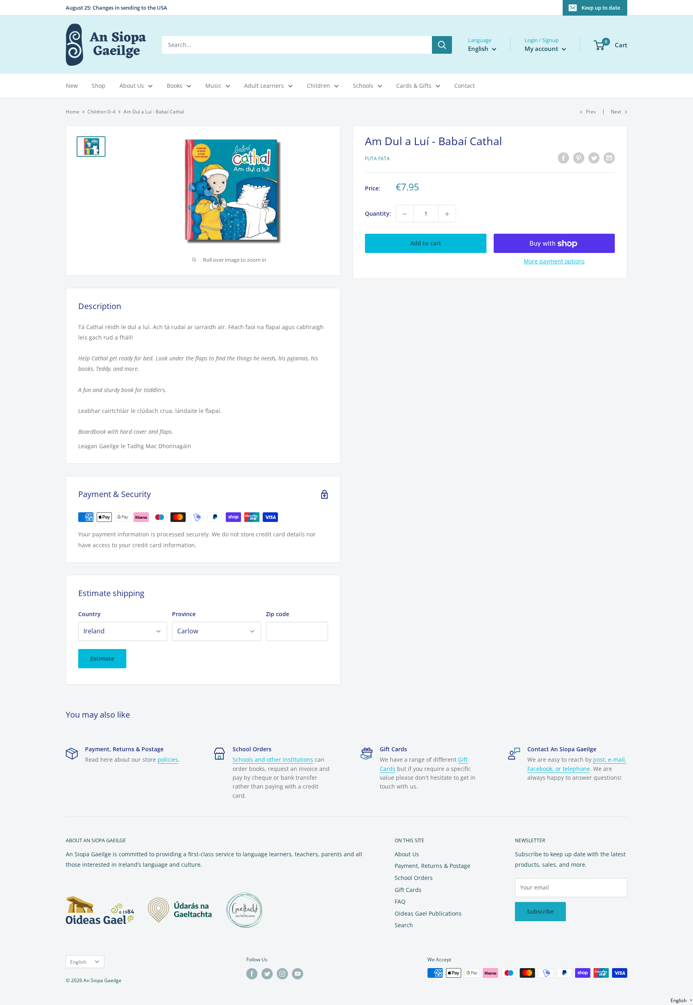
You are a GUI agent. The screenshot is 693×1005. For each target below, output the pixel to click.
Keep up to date (601, 7)
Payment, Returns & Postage (432, 866)
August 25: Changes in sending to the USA (116, 7)
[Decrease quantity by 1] (404, 214)
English (78, 961)
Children (318, 85)
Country (89, 614)
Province (184, 614)
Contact (464, 85)
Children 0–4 (101, 111)
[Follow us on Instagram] (282, 973)
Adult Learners (264, 85)
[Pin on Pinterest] (578, 158)
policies (168, 759)
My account (542, 48)
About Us (132, 85)
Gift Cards (408, 890)
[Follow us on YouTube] (297, 973)
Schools (363, 85)
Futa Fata (377, 159)
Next (616, 111)
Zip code (277, 614)
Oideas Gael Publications (428, 913)
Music (213, 85)
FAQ (400, 901)
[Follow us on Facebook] (251, 973)
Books (174, 85)
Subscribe (540, 911)
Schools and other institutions (273, 759)
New (72, 85)
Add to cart (425, 243)
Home (72, 111)
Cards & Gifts (414, 85)
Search (404, 925)
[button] (681, 1000)
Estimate (102, 658)
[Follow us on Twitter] (267, 973)
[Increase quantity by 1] (447, 214)
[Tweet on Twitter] (594, 158)
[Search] (442, 45)
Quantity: (378, 214)
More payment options (554, 261)
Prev (591, 111)
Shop (98, 85)
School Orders (414, 878)
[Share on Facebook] (563, 158)
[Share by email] (609, 158)
